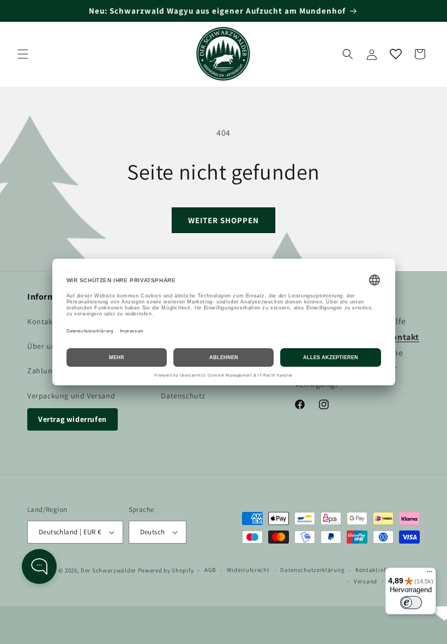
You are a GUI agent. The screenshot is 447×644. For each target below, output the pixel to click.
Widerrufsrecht (248, 570)
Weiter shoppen (223, 220)
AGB (210, 570)
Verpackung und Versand (71, 396)
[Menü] (429, 574)
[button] (23, 54)
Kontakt (41, 321)
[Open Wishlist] (396, 54)
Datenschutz (183, 396)
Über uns (43, 346)
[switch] (411, 602)
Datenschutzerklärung (312, 570)
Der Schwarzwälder (108, 570)
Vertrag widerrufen (72, 419)
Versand (365, 581)
